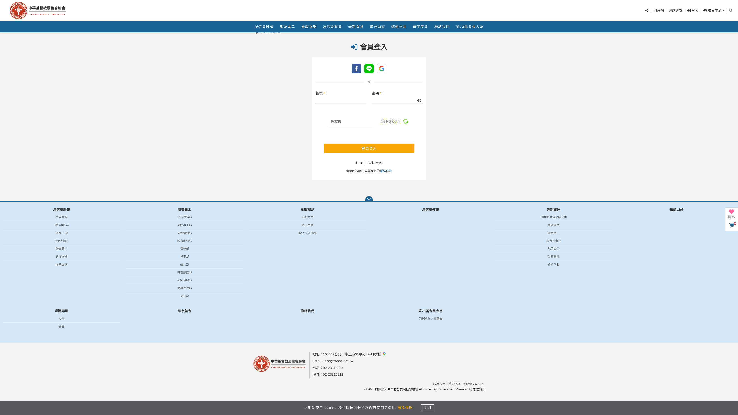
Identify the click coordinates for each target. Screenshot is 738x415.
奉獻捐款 (309, 27)
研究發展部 (184, 280)
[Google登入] (381, 68)
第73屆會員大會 (470, 27)
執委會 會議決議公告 (553, 217)
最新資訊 (356, 27)
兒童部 (184, 256)
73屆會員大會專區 (430, 318)
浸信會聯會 (264, 27)
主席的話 (61, 217)
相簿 (61, 318)
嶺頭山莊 (377, 27)
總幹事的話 (61, 225)
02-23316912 (333, 374)
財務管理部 (184, 288)
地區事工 (553, 248)
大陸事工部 (184, 225)
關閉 (427, 408)
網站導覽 (675, 10)
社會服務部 (184, 272)
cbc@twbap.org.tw (339, 361)
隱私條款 (386, 171)
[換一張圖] (406, 121)
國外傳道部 (184, 233)
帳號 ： (322, 93)
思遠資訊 (479, 389)
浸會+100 (62, 233)
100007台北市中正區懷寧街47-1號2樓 (352, 354)
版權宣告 (439, 384)
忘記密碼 (375, 163)
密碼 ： (378, 93)
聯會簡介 (61, 248)
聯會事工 (553, 233)
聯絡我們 (442, 27)
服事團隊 (61, 264)
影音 (61, 326)
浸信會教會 (332, 27)
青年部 (184, 248)
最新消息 (553, 225)
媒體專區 (399, 27)
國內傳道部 (184, 217)
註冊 (359, 163)
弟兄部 (184, 296)
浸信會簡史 (61, 240)
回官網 (658, 10)
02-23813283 (333, 368)
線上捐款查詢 (307, 233)
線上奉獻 (307, 225)
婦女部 (184, 264)
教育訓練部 (184, 240)
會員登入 (369, 148)
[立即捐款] (731, 214)
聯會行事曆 (553, 240)
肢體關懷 (553, 256)
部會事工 (287, 27)
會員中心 (714, 10)
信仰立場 (61, 256)
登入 (695, 10)
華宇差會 (420, 27)
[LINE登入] (369, 68)
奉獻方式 (307, 217)
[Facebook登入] (356, 68)
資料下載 (553, 264)
